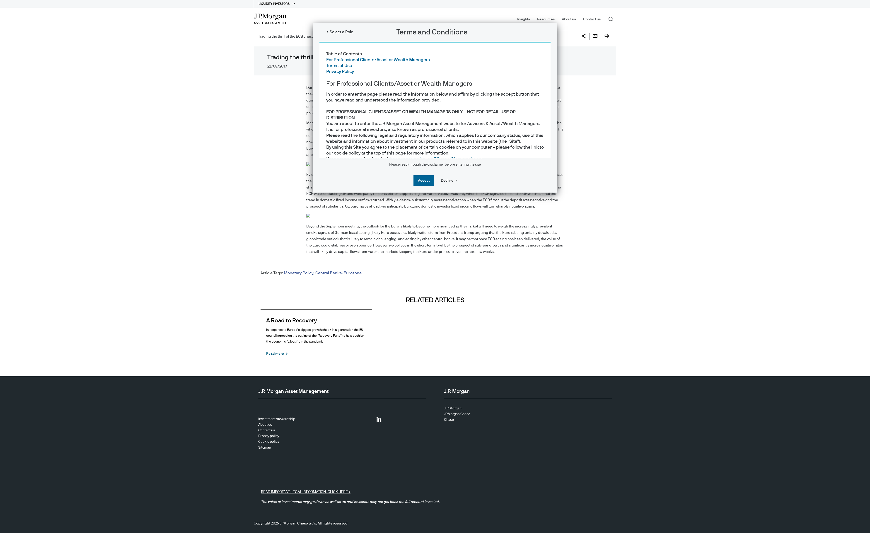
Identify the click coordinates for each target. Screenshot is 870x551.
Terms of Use (339, 65)
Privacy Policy (340, 71)
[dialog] (435, 275)
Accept (424, 180)
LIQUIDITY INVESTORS (274, 3)
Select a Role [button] (341, 32)
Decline (447, 180)
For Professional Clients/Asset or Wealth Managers (378, 60)
